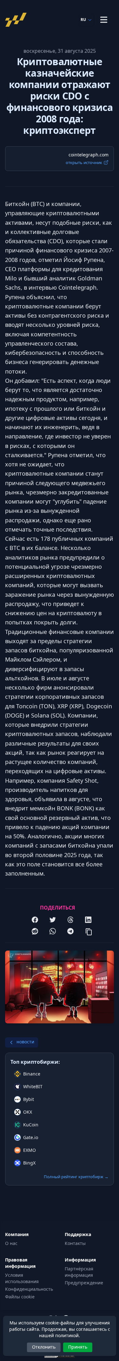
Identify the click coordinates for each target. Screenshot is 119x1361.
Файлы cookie (20, 1297)
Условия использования (22, 1278)
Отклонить (44, 1347)
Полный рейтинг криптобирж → (76, 1176)
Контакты (75, 1243)
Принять (77, 1347)
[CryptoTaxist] (17, 20)
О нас (11, 1243)
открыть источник (84, 162)
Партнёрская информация (79, 1272)
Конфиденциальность (29, 1289)
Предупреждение (84, 1283)
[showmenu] (104, 20)
